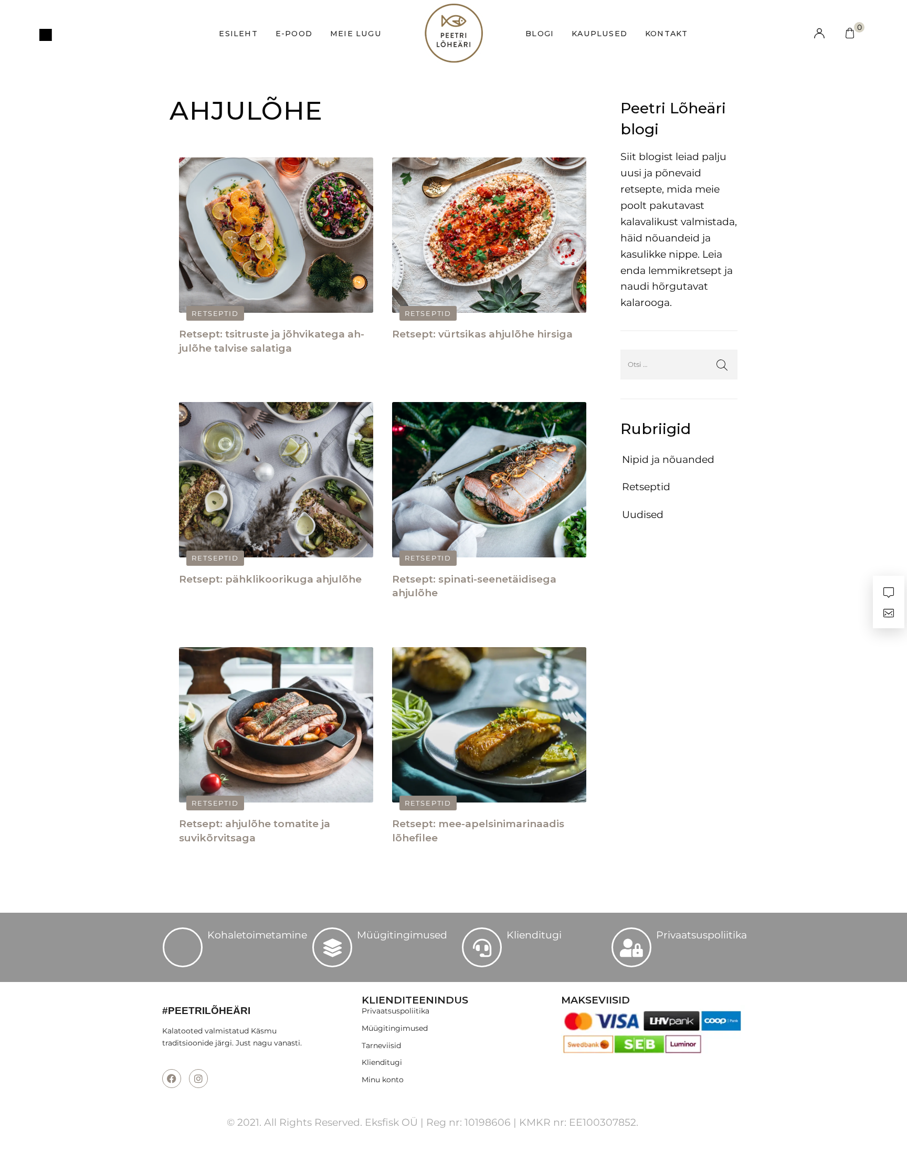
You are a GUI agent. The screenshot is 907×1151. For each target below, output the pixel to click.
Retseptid (215, 313)
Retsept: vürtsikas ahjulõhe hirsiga (482, 334)
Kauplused (599, 33)
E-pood (294, 33)
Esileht (238, 33)
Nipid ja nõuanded (668, 459)
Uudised (642, 515)
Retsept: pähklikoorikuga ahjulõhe (270, 579)
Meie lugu (356, 33)
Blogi (539, 33)
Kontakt (666, 33)
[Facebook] (171, 1078)
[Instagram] (198, 1078)
